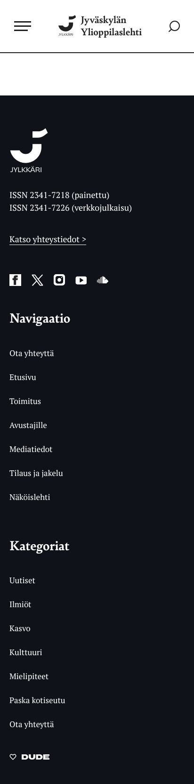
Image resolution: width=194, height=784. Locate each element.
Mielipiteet (28, 676)
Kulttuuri (25, 652)
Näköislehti (29, 496)
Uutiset (22, 580)
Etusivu (22, 377)
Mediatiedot (30, 448)
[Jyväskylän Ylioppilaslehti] (28, 169)
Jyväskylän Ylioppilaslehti (111, 26)
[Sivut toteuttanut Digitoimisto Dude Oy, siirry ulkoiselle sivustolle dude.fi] (29, 759)
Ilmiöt (20, 604)
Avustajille (28, 425)
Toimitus (25, 401)
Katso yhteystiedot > (47, 239)
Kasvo (20, 628)
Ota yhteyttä (31, 353)
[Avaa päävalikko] (22, 26)
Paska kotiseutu (37, 700)
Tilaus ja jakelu (36, 472)
